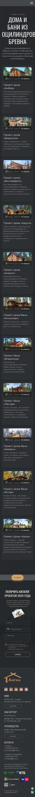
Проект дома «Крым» (17, 536)
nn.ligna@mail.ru (11, 759)
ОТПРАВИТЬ (18, 654)
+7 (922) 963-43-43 (11, 748)
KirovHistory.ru (10, 716)
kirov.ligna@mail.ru (12, 750)
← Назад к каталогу (17, 14)
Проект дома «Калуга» (18, 223)
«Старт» (17, 577)
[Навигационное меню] (31, 3)
